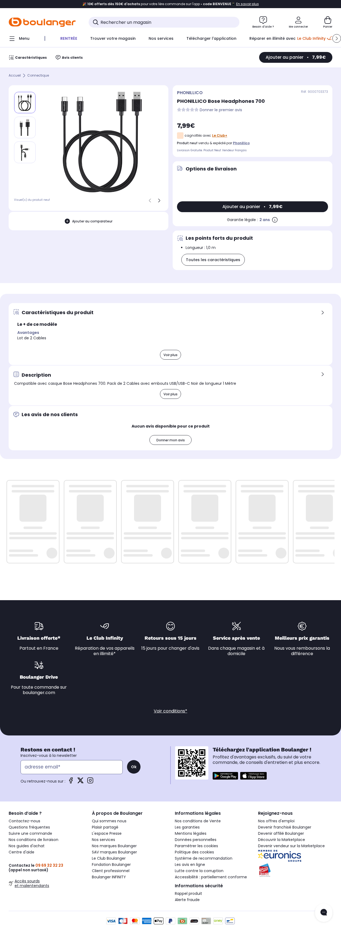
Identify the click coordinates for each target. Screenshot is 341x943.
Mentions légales (190, 833)
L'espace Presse (107, 833)
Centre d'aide (21, 852)
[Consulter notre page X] (80, 782)
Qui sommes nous (109, 821)
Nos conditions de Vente (198, 821)
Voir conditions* (170, 711)
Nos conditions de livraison (33, 839)
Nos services (103, 839)
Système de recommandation (203, 858)
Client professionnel (110, 870)
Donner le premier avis (221, 110)
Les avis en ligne (190, 864)
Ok (133, 767)
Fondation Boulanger (111, 864)
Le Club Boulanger (109, 858)
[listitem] (24, 127)
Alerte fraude (187, 899)
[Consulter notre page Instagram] (90, 782)
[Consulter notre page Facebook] (71, 782)
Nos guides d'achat (27, 846)
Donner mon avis (170, 440)
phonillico (241, 143)
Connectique (38, 75)
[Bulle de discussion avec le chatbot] (323, 912)
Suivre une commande (30, 833)
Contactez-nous (24, 821)
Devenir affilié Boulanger (281, 833)
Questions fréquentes (29, 827)
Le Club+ (219, 135)
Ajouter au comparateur (92, 221)
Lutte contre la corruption (199, 870)
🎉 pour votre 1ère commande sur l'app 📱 (170, 4)
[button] (336, 38)
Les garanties (187, 827)
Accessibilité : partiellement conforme (211, 877)
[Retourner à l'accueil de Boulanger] (42, 22)
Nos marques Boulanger (114, 846)
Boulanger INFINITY (109, 877)
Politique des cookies (194, 852)
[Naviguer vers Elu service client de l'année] (295, 870)
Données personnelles (195, 839)
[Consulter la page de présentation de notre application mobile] (225, 776)
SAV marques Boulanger (114, 852)
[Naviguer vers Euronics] (295, 856)
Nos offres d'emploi (276, 821)
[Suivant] (159, 200)
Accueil (15, 75)
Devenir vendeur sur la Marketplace (291, 846)
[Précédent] (150, 200)
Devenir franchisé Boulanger (284, 827)
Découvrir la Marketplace (281, 839)
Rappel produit (188, 893)
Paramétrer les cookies (196, 846)
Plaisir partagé (105, 827)
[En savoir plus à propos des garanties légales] (275, 219)
